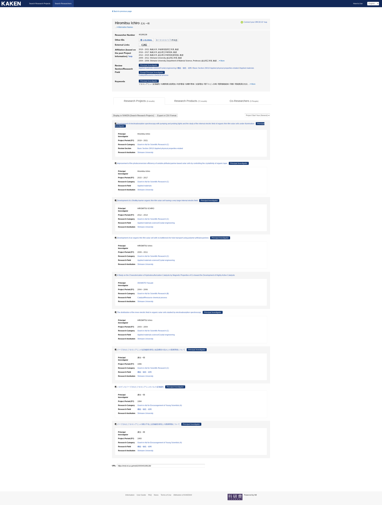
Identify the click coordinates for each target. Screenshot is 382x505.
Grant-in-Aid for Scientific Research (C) (153, 144)
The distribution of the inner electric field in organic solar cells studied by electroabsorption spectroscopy (159, 312)
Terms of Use (166, 495)
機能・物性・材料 (184, 68)
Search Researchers (63, 4)
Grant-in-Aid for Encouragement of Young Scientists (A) (159, 405)
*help (265, 22)
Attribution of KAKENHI (182, 495)
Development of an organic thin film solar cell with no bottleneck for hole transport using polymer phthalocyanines (163, 238)
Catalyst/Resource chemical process (153, 75)
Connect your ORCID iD (253, 22)
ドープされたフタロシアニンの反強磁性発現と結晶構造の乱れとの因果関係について (151, 350)
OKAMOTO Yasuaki (145, 283)
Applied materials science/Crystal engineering (157, 68)
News (156, 495)
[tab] (139, 101)
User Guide (141, 495)
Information (129, 495)
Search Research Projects (39, 4)
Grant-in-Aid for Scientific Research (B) (153, 294)
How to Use (358, 4)
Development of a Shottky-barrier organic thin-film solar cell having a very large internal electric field (157, 200)
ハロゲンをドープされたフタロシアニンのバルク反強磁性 (140, 387)
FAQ (150, 495)
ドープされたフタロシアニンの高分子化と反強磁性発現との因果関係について (148, 424)
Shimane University (145, 152)
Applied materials (247, 68)
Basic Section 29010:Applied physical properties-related (216, 68)
